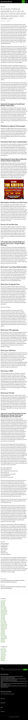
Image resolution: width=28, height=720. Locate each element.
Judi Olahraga (3, 654)
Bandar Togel (3, 650)
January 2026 (3, 609)
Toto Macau (3, 660)
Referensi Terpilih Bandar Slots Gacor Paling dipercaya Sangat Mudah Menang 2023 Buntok (13, 587)
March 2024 (3, 635)
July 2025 (3, 616)
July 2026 (3, 601)
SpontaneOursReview (6, 1)
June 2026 (3, 603)
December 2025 (4, 610)
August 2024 (3, 629)
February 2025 (4, 622)
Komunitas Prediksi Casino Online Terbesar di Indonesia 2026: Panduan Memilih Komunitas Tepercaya (13, 679)
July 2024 (3, 630)
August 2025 (3, 614)
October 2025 (3, 612)
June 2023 (3, 639)
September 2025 (4, 613)
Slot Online (3, 657)
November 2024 (4, 625)
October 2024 (3, 626)
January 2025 (3, 623)
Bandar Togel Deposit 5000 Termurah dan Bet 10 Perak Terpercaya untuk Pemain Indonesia (12, 677)
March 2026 (3, 606)
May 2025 (3, 618)
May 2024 (3, 632)
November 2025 (4, 611)
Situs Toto (3, 698)
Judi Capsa (3, 653)
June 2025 (3, 617)
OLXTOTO (17, 716)
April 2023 (3, 642)
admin (9, 21)
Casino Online (3, 651)
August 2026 (3, 600)
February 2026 (4, 607)
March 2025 (3, 620)
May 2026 (3, 604)
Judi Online (3, 655)
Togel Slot (3, 6)
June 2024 (3, 631)
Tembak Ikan (3, 658)
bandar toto (3, 702)
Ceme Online (3, 652)
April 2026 (3, 605)
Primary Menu (26, 1)
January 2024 (3, 637)
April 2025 (3, 619)
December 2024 (4, 624)
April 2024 (3, 633)
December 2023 (4, 638)
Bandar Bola (3, 648)
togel (2, 707)
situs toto (2, 711)
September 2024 (4, 627)
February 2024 (4, 636)
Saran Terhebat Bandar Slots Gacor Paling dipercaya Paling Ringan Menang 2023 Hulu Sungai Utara (12, 580)
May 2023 (3, 640)
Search (2, 668)
